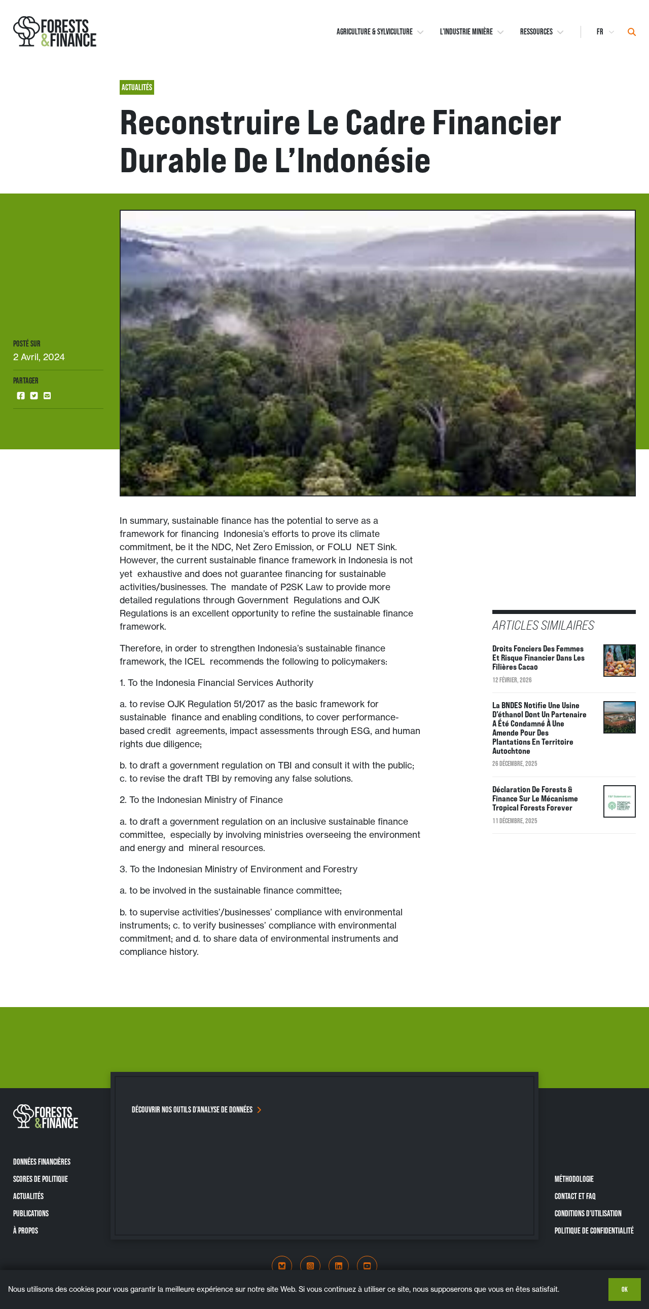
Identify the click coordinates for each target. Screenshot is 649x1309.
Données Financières (41, 1161)
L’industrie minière (466, 31)
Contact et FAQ (575, 1196)
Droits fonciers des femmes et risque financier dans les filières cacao (538, 657)
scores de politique (40, 1178)
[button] (20, 396)
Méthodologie (574, 1178)
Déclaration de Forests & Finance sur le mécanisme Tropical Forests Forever (535, 798)
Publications (31, 1213)
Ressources (536, 31)
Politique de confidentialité (594, 1230)
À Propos (25, 1230)
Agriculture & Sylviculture (375, 31)
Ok (625, 1289)
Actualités (28, 1196)
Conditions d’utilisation (588, 1213)
